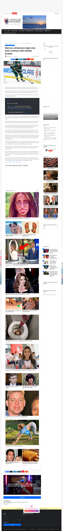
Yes (45, 48)
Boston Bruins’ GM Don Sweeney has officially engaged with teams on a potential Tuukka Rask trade (54, 273)
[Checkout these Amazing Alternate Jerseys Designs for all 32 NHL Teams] (46, 267)
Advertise (57, 529)
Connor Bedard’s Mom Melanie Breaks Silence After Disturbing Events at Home (22, 485)
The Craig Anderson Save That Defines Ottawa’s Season (53, 262)
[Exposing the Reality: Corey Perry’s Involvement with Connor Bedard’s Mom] (46, 256)
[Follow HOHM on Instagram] (31, 506)
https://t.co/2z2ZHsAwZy (13, 109)
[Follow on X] (11, 56)
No (45, 49)
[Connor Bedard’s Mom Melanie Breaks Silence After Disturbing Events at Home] (46, 251)
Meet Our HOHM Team (44, 529)
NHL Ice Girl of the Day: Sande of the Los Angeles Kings (50, 118)
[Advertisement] (31, 37)
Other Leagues (14, 30)
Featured (9, 43)
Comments (22, 497)
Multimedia (48, 30)
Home (5, 30)
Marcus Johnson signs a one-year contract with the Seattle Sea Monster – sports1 (15, 502)
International (22, 30)
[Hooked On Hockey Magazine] (12, 21)
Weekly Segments (30, 30)
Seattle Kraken (12, 45)
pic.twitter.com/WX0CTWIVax (25, 109)
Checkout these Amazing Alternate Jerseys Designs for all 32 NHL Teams (54, 267)
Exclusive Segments (39, 30)
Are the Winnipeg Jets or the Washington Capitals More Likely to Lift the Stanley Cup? (50, 139)
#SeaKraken (12, 106)
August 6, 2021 (26, 112)
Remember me (6, 522)
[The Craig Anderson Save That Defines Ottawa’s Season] (46, 263)
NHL (9, 30)
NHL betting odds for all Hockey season (49, 294)
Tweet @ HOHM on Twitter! (28, 513)
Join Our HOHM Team (52, 529)
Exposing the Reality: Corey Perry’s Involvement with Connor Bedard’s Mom (54, 257)
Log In (12, 524)
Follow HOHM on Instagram (31, 510)
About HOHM (38, 529)
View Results (51, 52)
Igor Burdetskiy (9, 56)
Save (28, 58)
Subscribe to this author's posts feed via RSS (13, 162)
